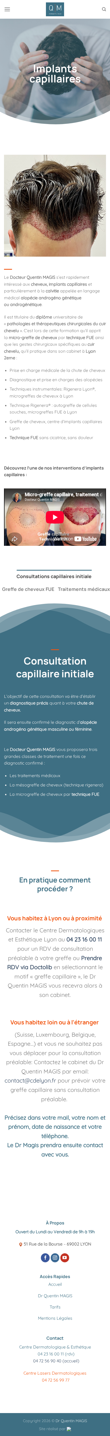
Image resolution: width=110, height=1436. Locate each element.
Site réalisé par (53, 1428)
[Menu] (7, 9)
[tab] (54, 576)
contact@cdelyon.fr (30, 1080)
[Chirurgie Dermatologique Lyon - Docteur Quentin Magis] (55, 9)
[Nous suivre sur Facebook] (45, 1257)
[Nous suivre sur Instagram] (55, 1257)
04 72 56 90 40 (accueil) (56, 1360)
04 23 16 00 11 (83, 939)
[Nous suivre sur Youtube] (64, 1257)
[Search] (104, 9)
